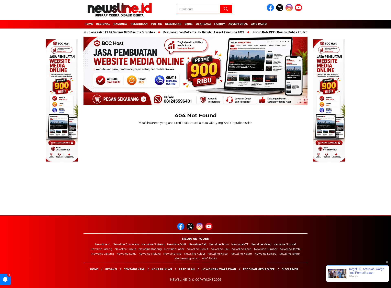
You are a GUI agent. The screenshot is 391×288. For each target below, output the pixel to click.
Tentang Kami (134, 269)
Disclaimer (290, 269)
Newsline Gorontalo (126, 244)
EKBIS (188, 23)
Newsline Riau (220, 249)
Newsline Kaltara (265, 253)
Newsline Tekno (289, 253)
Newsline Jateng (101, 249)
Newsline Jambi (290, 249)
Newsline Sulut (126, 253)
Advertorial (238, 23)
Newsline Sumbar (265, 249)
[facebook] (271, 10)
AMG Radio (259, 23)
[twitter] (280, 10)
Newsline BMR (176, 244)
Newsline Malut (261, 244)
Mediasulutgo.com (187, 258)
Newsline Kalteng (150, 249)
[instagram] (290, 10)
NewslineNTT (239, 244)
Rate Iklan (187, 269)
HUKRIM (219, 23)
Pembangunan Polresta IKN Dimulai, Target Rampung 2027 (194, 32)
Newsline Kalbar (194, 253)
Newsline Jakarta (102, 253)
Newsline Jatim (219, 244)
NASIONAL (120, 23)
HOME (89, 23)
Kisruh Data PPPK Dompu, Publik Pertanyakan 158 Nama (281, 32)
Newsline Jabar (174, 249)
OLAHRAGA (203, 23)
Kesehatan (173, 23)
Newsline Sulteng (153, 244)
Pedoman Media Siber (259, 269)
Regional (103, 23)
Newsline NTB (172, 253)
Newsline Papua (125, 249)
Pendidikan (139, 23)
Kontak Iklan (162, 269)
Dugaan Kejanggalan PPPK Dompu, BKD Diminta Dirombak (106, 32)
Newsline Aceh (242, 249)
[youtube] (299, 10)
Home (94, 269)
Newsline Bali (197, 244)
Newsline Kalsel (218, 253)
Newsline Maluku (149, 253)
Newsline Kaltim (241, 253)
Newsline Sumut (197, 249)
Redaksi (111, 269)
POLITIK (156, 23)
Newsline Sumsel (284, 244)
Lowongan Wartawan (219, 269)
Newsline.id (102, 244)
